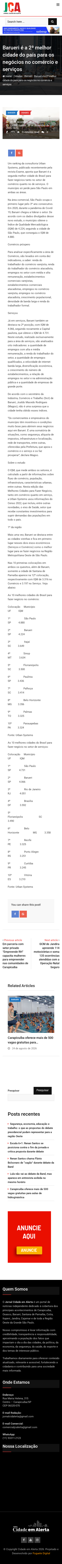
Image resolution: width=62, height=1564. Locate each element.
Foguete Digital (41, 1553)
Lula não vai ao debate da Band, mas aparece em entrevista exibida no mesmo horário (30, 1178)
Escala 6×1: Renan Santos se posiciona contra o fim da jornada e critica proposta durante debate (28, 1147)
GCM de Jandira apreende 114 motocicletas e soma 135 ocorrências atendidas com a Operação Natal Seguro (46, 955)
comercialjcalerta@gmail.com (20, 1427)
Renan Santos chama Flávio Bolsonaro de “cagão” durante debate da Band (31, 1162)
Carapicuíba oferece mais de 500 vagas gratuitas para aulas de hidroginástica (28, 1193)
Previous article (13, 940)
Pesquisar (13, 1090)
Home (8, 76)
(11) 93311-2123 (12, 1438)
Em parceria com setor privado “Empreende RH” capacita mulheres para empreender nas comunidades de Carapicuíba (15, 955)
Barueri (28, 76)
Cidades (18, 76)
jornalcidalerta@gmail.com (18, 1416)
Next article (51, 940)
